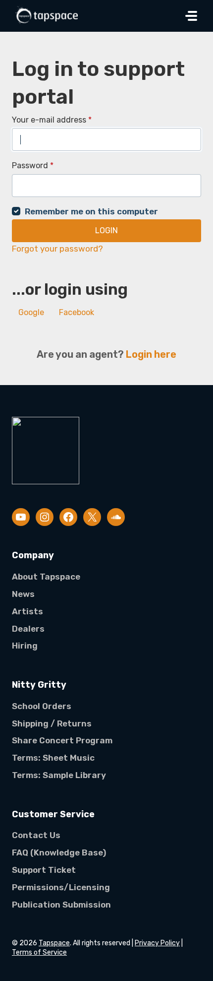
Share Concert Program (62, 740)
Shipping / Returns (52, 723)
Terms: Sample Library (59, 775)
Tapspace (54, 943)
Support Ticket (44, 870)
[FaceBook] (68, 517)
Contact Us (36, 835)
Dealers (28, 629)
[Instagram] (44, 517)
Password (32, 165)
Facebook (76, 312)
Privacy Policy (157, 943)
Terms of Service (39, 952)
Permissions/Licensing (61, 887)
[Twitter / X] (92, 517)
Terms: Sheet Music (53, 758)
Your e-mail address (52, 120)
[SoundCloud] (116, 517)
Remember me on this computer (91, 211)
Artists (27, 611)
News (23, 594)
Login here (151, 354)
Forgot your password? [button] (57, 249)
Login (106, 230)
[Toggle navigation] (191, 16)
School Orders (41, 706)
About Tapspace (46, 577)
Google (31, 312)
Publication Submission (61, 905)
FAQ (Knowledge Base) (59, 852)
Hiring (25, 646)
